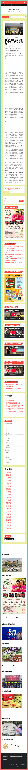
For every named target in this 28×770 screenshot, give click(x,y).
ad (6, 37)
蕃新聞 (5, 435)
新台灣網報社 (7, 426)
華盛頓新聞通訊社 (8, 423)
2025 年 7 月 (8, 492)
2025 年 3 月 (8, 499)
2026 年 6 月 (8, 475)
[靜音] (19, 318)
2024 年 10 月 (8, 506)
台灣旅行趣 (6, 450)
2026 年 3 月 (8, 480)
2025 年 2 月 (8, 500)
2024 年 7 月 (8, 511)
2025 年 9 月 (8, 489)
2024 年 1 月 (8, 520)
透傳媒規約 (5, 756)
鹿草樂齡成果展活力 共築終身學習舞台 (12, 388)
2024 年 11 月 (8, 505)
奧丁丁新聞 (6, 440)
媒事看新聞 (6, 452)
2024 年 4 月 (8, 516)
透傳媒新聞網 (14, 9)
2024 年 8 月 (8, 509)
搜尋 (5, 198)
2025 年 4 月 (8, 497)
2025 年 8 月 (8, 491)
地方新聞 (16, 37)
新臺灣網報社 (10, 243)
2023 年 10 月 (8, 525)
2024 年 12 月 (8, 503)
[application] (14, 314)
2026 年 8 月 (8, 472)
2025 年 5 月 (8, 495)
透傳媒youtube (20, 756)
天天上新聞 (6, 445)
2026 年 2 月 (8, 482)
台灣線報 (6, 455)
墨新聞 (5, 430)
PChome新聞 (7, 438)
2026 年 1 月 (8, 483)
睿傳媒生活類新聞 (12, 381)
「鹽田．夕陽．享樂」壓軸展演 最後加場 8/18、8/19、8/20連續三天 (13, 189)
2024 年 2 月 (8, 519)
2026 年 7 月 (8, 474)
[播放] (6, 318)
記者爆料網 (6, 442)
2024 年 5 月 (8, 514)
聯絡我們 (5, 759)
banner (11, 37)
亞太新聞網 (6, 462)
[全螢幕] (21, 318)
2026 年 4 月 (8, 478)
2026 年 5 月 (8, 477)
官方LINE (12, 759)
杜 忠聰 (6, 46)
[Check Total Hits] (9, 539)
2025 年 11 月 (8, 486)
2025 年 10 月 (8, 488)
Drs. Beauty (6, 457)
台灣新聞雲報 (7, 447)
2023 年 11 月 (8, 523)
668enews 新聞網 (8, 459)
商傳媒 (5, 428)
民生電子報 (6, 433)
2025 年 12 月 (8, 485)
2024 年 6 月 (8, 513)
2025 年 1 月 (8, 502)
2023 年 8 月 (8, 528)
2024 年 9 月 (8, 508)
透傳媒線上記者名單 (13, 757)
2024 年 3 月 (8, 517)
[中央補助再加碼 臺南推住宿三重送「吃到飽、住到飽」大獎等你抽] (19, 16)
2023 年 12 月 (8, 522)
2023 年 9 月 (8, 527)
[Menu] (3, 2)
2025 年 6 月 (8, 494)
